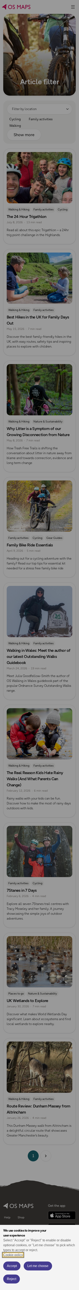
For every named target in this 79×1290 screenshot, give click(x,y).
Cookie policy (13, 1255)
